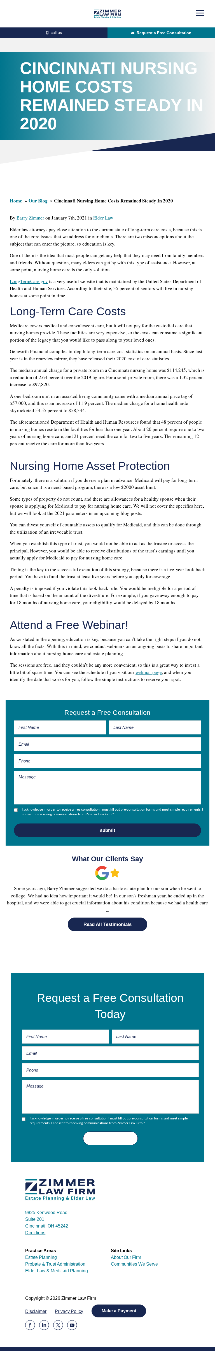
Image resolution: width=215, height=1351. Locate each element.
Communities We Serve (134, 1264)
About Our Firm (126, 1257)
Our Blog (38, 200)
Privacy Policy (69, 1311)
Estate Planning (41, 1257)
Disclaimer (35, 1311)
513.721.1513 (54, 32)
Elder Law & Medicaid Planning (56, 1270)
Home (16, 200)
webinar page (148, 672)
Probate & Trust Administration (55, 1264)
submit (107, 830)
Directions (35, 1232)
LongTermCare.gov (29, 281)
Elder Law (103, 217)
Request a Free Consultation (164, 33)
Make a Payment (119, 1310)
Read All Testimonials (107, 924)
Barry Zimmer (30, 217)
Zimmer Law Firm (108, 13)
